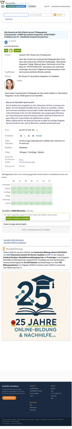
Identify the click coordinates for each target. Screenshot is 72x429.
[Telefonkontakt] (25, 136)
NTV (50, 255)
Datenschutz (33, 407)
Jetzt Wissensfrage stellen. (27, 162)
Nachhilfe (17, 3)
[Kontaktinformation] (33, 136)
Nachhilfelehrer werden (36, 391)
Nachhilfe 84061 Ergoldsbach (15, 243)
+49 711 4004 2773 (56, 393)
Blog (52, 398)
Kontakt (39, 136)
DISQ (8, 255)
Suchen (32, 6)
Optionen (9, 19)
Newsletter (54, 396)
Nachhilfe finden (9, 398)
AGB (31, 405)
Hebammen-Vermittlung (16, 423)
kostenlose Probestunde (61, 6)
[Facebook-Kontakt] (29, 136)
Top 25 (46, 6)
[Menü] (3, 6)
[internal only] (0, 375)
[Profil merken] (11, 50)
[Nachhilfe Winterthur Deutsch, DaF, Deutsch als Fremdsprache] (9, 89)
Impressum (33, 410)
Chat (52, 391)
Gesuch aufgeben (34, 393)
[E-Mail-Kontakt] (21, 136)
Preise (31, 396)
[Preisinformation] (37, 130)
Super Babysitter (6, 423)
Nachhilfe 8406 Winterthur (14, 240)
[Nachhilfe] (2, 3)
